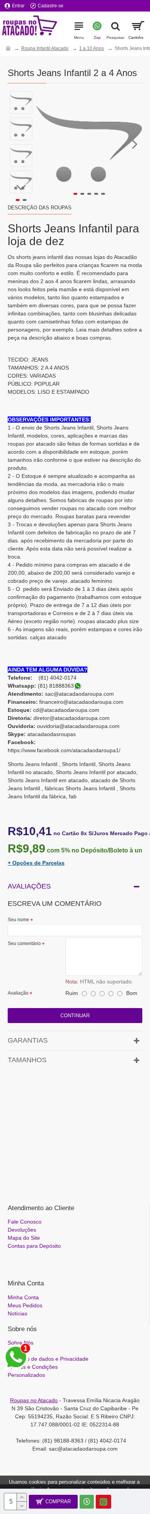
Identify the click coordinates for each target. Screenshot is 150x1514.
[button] (44, 144)
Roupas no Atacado (34, 1400)
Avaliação (18, 993)
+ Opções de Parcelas (36, 863)
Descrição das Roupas (40, 208)
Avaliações (29, 886)
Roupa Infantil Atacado (44, 48)
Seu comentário (24, 943)
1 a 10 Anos (91, 48)
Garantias (28, 1040)
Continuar (75, 1015)
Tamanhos (27, 1060)
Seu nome (18, 919)
